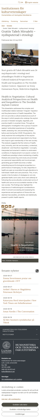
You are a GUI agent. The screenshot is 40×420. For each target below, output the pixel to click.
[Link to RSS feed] (37, 271)
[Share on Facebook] (3, 207)
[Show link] (13, 207)
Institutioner (8, 334)
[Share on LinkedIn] (10, 207)
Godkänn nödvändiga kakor (20, 409)
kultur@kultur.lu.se (8, 371)
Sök (21, 2)
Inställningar (20, 414)
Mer (36, 21)
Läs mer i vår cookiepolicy (11, 399)
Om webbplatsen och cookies (12, 379)
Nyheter (9, 25)
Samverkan (24, 21)
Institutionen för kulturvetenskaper (14, 10)
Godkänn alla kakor (20, 405)
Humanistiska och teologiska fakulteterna (16, 15)
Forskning (14, 21)
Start (3, 25)
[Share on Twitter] (6, 207)
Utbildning (5, 21)
